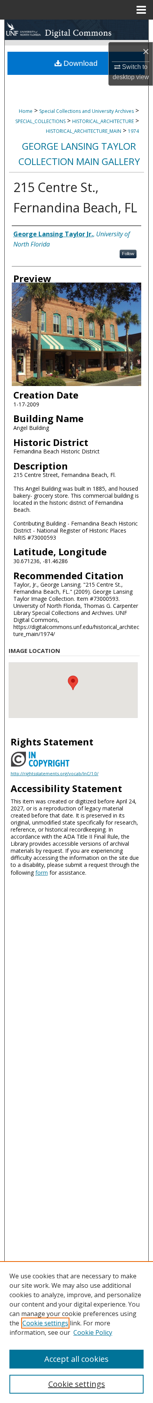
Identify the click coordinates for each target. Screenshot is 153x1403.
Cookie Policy (92, 1332)
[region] (76, 1332)
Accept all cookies (76, 1359)
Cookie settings (45, 1323)
